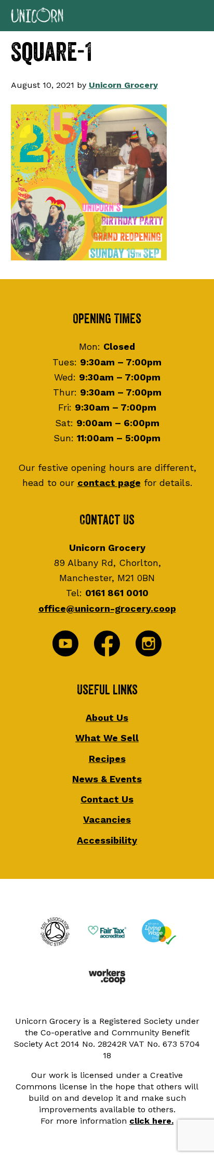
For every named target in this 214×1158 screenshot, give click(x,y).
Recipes (107, 758)
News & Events (107, 778)
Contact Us (107, 799)
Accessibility (107, 840)
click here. (151, 1121)
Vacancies (107, 819)
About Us (107, 717)
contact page (109, 482)
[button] (107, 15)
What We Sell (107, 737)
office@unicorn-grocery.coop (107, 608)
